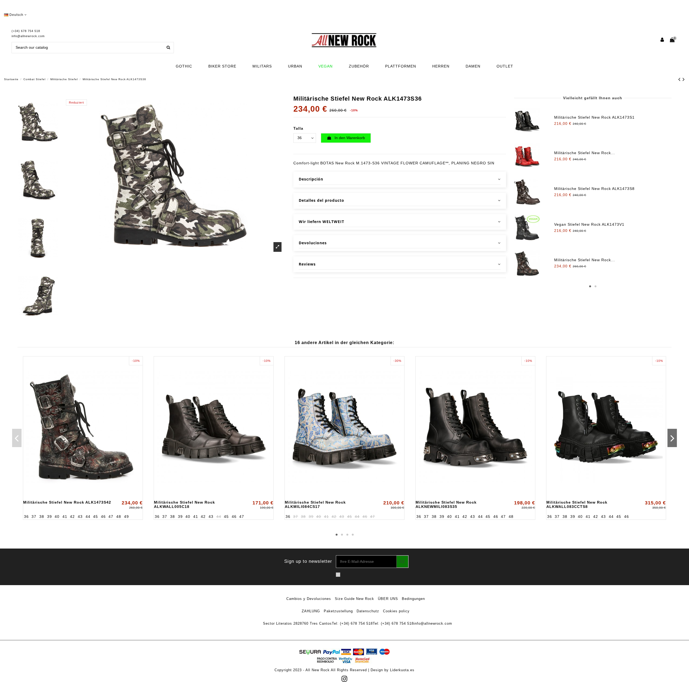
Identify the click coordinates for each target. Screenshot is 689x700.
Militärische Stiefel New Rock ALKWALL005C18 (184, 504)
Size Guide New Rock (354, 599)
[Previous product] (680, 79)
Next (672, 438)
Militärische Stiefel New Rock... (584, 153)
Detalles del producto (321, 200)
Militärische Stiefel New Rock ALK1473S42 (67, 502)
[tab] (400, 179)
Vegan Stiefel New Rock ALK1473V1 (589, 224)
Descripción (311, 179)
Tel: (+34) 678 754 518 (352, 623)
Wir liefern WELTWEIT (321, 221)
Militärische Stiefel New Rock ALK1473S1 (594, 117)
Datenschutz (368, 611)
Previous (17, 438)
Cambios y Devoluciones (308, 599)
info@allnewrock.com (28, 36)
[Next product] (684, 79)
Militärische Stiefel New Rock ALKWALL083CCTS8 (576, 504)
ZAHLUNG (311, 611)
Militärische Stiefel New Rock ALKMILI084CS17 (315, 504)
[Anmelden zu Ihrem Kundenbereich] (662, 40)
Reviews (307, 264)
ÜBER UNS (388, 599)
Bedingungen (413, 599)
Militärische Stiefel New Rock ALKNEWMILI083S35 (446, 504)
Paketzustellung (338, 611)
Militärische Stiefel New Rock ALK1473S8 (594, 188)
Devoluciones (313, 242)
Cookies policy (396, 611)
